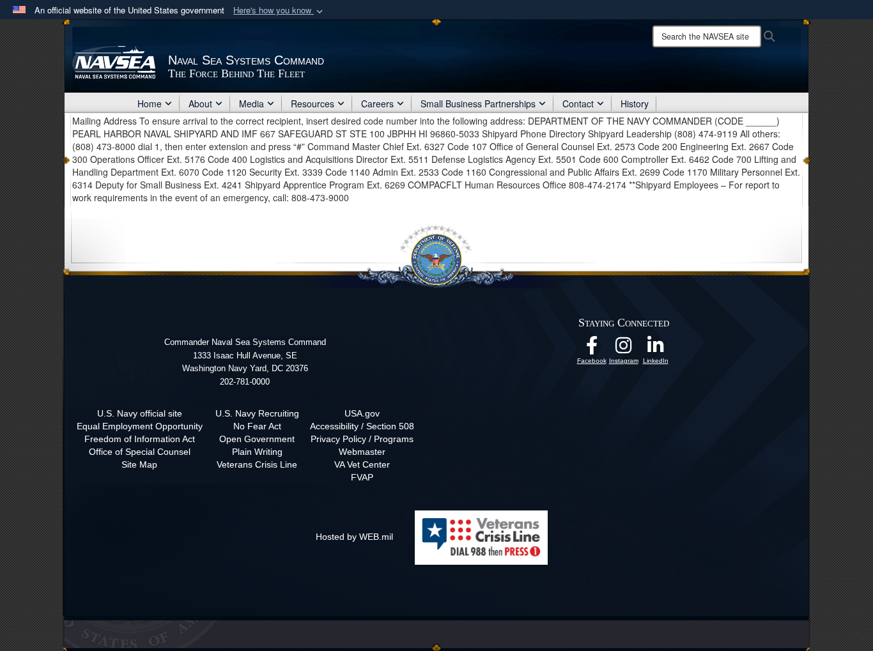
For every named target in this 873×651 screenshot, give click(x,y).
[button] (279, 10)
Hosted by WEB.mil (354, 537)
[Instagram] (624, 349)
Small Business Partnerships (478, 103)
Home (149, 103)
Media (251, 103)
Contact (578, 103)
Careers (377, 103)
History (635, 103)
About (200, 103)
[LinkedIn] (656, 349)
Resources (312, 103)
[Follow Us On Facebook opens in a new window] (592, 349)
